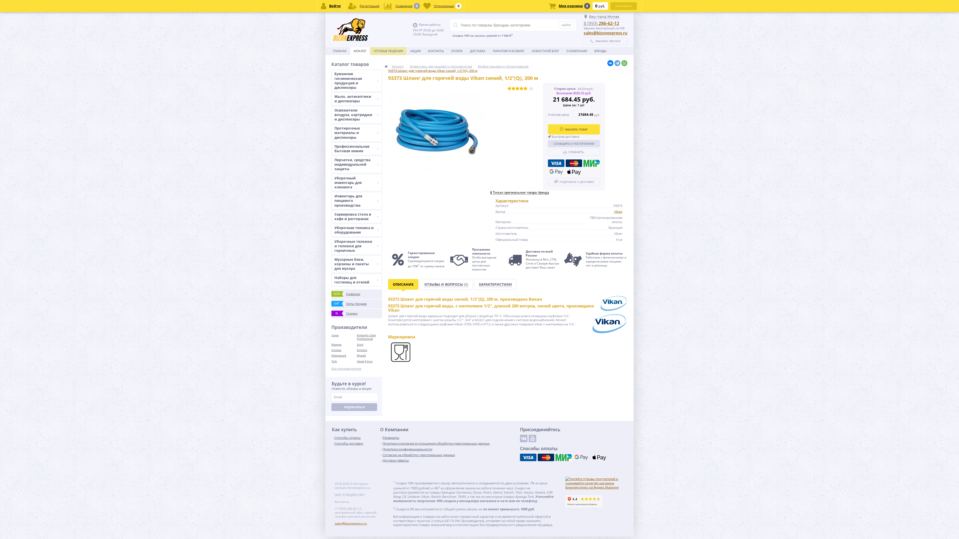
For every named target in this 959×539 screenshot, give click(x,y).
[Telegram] (617, 63)
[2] (513, 88)
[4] (521, 88)
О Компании (576, 51)
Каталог (360, 51)
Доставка (477, 51)
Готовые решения (388, 51)
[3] (517, 88)
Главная (339, 51)
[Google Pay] (556, 172)
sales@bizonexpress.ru (605, 33)
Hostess (336, 350)
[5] (525, 88)
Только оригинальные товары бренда (520, 192)
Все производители (346, 369)
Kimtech (362, 350)
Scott (360, 344)
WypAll (361, 355)
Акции (415, 51)
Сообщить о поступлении (574, 143)
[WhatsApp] (624, 63)
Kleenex (336, 344)
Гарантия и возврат (508, 51)
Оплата (457, 51)
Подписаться (354, 407)
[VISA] (556, 163)
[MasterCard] (574, 163)
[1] (509, 88)
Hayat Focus (365, 361)
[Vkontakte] (523, 438)
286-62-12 (601, 23)
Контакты (436, 51)
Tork (334, 361)
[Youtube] (532, 438)
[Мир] (591, 163)
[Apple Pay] (574, 172)
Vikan (618, 211)
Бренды (600, 51)
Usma (335, 335)
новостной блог (545, 51)
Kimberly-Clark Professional (366, 337)
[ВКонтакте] (610, 63)
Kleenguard (338, 355)
